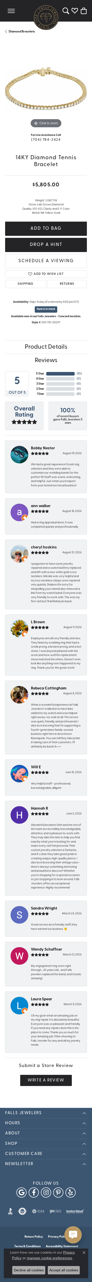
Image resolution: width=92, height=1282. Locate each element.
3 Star (40, 383)
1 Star (40, 394)
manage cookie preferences (49, 1258)
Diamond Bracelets (22, 31)
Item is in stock (46, 309)
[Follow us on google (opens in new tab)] (21, 1192)
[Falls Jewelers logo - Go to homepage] (46, 17)
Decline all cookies (29, 1270)
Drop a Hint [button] (46, 245)
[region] (46, 88)
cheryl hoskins (44, 547)
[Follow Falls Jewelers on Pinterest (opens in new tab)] (58, 1192)
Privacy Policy (58, 1236)
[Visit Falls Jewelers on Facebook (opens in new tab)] (34, 1192)
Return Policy (34, 1236)
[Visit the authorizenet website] (22, 1211)
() (79, 373)
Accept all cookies (63, 1270)
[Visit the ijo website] (55, 1211)
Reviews (46, 361)
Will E (36, 767)
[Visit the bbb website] (10, 1211)
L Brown (38, 622)
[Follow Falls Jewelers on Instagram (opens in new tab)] (46, 1192)
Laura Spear (41, 999)
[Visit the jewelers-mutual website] (75, 1211)
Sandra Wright (44, 909)
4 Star (40, 378)
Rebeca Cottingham (48, 688)
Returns (67, 284)
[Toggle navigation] (11, 11)
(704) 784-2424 (46, 140)
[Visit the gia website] (38, 1211)
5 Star (40, 373)
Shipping (25, 284)
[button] (66, 11)
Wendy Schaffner (46, 950)
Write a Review (46, 1080)
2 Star (40, 388)
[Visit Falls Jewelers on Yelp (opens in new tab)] (70, 1192)
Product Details (46, 347)
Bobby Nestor (43, 448)
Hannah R (39, 809)
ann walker (41, 506)
